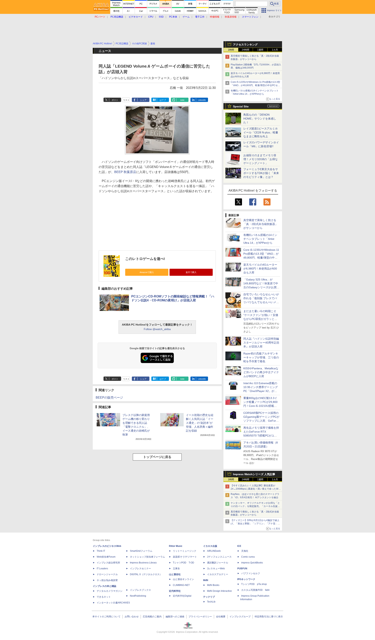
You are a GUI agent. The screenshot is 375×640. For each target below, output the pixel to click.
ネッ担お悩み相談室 (107, 580)
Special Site (241, 106)
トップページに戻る (157, 457)
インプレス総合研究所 (108, 562)
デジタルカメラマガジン (109, 591)
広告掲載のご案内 (152, 616)
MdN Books (213, 585)
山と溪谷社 (175, 574)
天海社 (244, 551)
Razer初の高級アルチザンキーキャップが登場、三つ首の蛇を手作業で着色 (261, 357)
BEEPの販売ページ (109, 397)
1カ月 (275, 49)
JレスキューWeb (216, 568)
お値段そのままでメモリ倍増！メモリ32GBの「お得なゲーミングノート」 (260, 159)
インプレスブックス (140, 590)
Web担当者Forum (106, 556)
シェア (143, 100)
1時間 (231, 49)
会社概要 (220, 616)
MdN (205, 580)
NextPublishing (138, 595)
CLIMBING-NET (181, 585)
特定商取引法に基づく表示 (269, 616)
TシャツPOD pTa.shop (254, 584)
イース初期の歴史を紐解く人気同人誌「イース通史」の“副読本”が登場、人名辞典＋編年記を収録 (199, 422)
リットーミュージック (184, 551)
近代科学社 (175, 591)
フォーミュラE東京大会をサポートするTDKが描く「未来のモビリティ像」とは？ (261, 173)
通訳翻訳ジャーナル (217, 562)
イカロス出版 (210, 546)
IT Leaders (102, 568)
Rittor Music (175, 546)
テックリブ (209, 596)
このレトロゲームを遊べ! (145, 259)
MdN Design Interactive (219, 591)
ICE (239, 546)
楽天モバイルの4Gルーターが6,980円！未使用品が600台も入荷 (260, 268)
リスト (126, 100)
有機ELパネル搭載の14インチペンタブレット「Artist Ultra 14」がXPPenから (260, 238)
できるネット (104, 596)
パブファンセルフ (250, 573)
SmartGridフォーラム (141, 551)
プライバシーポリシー (200, 616)
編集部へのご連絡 (175, 616)
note (182, 100)
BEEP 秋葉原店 (125, 172)
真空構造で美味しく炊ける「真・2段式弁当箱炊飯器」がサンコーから (260, 224)
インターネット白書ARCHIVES (113, 602)
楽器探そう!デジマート (185, 556)
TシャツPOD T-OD (183, 562)
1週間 (260, 49)
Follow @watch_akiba (157, 329)
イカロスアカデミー (217, 574)
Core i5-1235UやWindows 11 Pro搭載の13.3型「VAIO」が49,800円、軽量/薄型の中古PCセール (255, 85)
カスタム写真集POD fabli (255, 590)
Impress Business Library (143, 562)
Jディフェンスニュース (219, 556)
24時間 (245, 49)
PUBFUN (242, 568)
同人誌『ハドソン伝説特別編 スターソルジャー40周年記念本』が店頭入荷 (261, 342)
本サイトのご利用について (106, 616)
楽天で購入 (191, 272)
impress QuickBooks (252, 562)
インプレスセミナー (140, 568)
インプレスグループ (240, 616)
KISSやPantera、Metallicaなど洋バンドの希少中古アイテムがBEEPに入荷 (261, 372)
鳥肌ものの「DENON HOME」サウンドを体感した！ (259, 118)
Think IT (101, 551)
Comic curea (248, 556)
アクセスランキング (245, 44)
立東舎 (176, 568)
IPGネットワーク (246, 579)
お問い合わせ (132, 616)
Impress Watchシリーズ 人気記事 (254, 474)
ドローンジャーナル (107, 574)
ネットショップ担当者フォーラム (147, 556)
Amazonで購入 (147, 272)
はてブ (163, 100)
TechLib (211, 601)
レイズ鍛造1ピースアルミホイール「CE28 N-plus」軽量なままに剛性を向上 (260, 132)
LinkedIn (202, 100)
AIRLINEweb (214, 551)
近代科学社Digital (182, 595)
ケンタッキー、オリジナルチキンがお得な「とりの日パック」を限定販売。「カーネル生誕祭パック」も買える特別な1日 (255, 506)
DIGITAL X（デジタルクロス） (146, 574)
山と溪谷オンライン (183, 579)
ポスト (115, 100)
